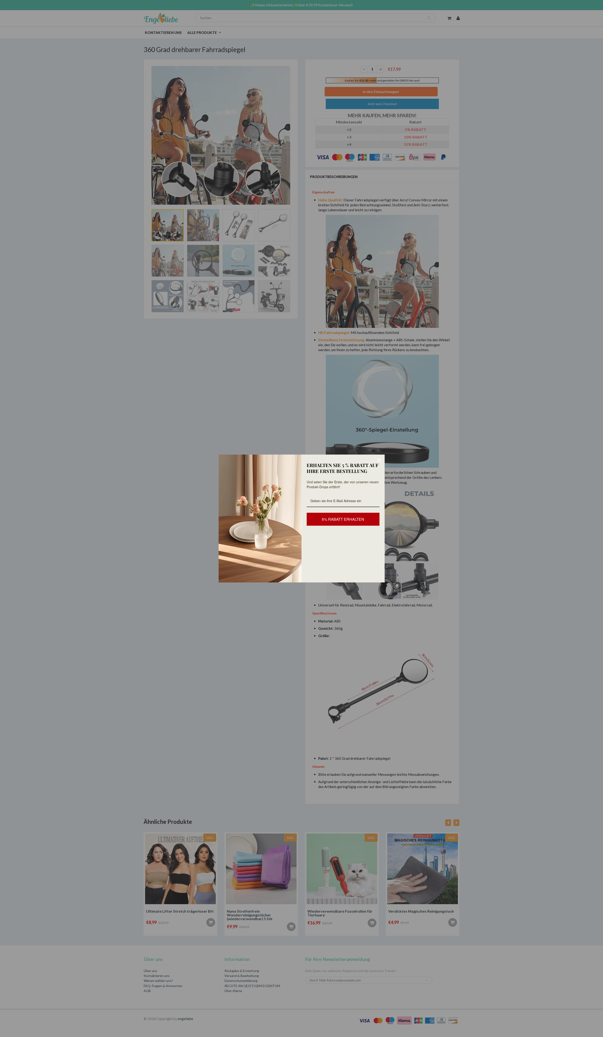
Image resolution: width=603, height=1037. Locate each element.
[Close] (379, 460)
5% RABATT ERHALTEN (343, 519)
